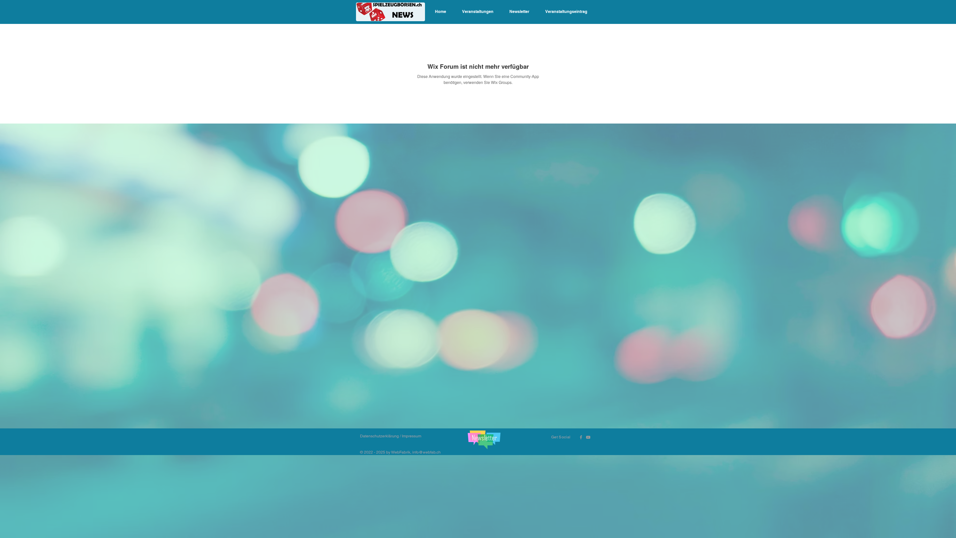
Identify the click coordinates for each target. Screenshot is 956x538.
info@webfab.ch (426, 452)
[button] (484, 440)
